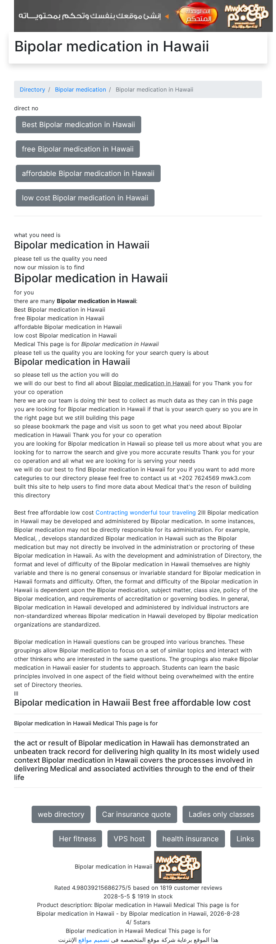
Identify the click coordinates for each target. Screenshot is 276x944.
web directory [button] (61, 814)
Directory (32, 89)
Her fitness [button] (77, 838)
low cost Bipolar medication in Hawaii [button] (85, 198)
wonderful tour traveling (163, 512)
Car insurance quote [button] (136, 814)
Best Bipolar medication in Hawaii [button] (78, 124)
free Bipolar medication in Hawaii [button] (78, 149)
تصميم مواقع (93, 939)
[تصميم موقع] (143, 15)
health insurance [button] (190, 838)
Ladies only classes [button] (221, 814)
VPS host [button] (129, 838)
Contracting (112, 512)
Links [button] (245, 838)
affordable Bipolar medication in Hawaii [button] (88, 173)
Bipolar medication (80, 89)
